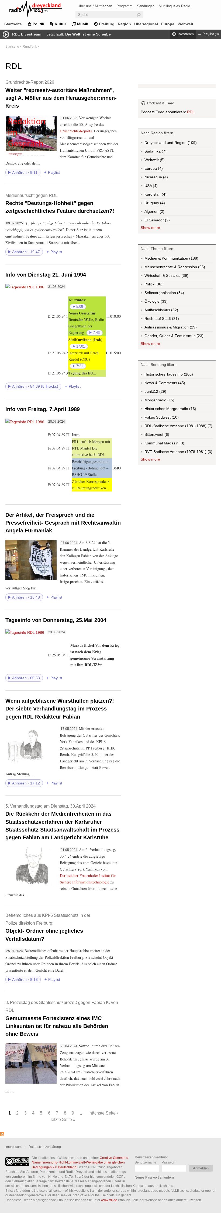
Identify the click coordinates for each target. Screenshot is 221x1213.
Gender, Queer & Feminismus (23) (178, 337)
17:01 (80, 346)
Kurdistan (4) (163, 195)
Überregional (146, 24)
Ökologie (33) (163, 302)
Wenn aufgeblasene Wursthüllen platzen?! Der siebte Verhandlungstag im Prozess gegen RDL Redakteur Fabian (59, 709)
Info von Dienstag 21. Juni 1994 (45, 275)
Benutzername (145, 1162)
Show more (150, 227)
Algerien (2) (161, 212)
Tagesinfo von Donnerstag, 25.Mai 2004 (55, 620)
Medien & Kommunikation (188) (178, 259)
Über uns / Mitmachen (95, 6)
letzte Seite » (63, 1119)
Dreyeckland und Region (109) (178, 143)
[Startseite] (43, 10)
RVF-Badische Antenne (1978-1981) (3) (178, 453)
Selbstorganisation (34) (178, 294)
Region (124, 24)
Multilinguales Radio (174, 6)
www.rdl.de (109, 1200)
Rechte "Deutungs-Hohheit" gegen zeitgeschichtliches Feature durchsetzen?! (59, 203)
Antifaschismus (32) (174, 311)
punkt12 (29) (162, 392)
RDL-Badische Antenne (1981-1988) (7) (178, 427)
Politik (38, 24)
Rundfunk (30, 46)
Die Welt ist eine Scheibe (88, 34)
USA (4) (155, 186)
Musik (82, 24)
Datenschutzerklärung (45, 1146)
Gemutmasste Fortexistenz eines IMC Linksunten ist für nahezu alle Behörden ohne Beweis (61, 1018)
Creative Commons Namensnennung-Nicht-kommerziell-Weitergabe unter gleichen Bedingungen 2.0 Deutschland (80, 1162)
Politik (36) (158, 285)
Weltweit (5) (161, 161)
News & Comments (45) (174, 384)
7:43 (96, 333)
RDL (191, 112)
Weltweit (185, 24)
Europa (167, 24)
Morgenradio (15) (170, 401)
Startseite (13, 24)
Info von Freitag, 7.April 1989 (42, 409)
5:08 (79, 307)
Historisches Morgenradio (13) (178, 409)
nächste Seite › (103, 1113)
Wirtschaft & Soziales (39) (174, 276)
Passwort (168, 1162)
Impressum (13, 1146)
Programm (124, 6)
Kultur (60, 24)
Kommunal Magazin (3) (173, 444)
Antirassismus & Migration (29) (178, 328)
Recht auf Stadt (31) (166, 319)
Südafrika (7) (163, 152)
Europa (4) (159, 169)
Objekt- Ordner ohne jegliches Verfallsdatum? (47, 927)
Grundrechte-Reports (76, 130)
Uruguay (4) (161, 204)
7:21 (79, 366)
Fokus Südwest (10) (168, 418)
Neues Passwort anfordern (154, 1177)
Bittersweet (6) (166, 435)
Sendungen (145, 6)
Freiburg (107, 24)
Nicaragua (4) (164, 178)
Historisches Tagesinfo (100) (178, 375)
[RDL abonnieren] (2, 1135)
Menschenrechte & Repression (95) (178, 268)
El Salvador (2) (164, 221)
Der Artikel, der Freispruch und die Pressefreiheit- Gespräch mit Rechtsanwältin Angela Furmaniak (63, 523)
